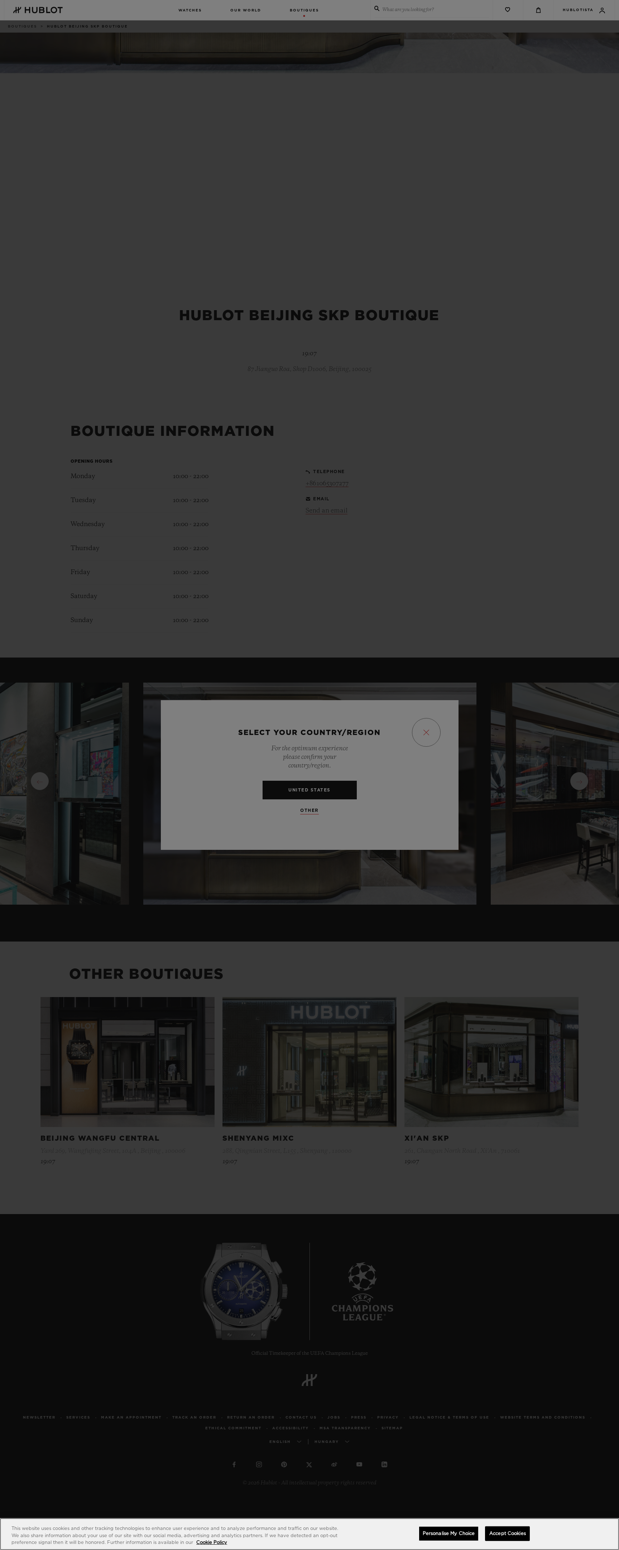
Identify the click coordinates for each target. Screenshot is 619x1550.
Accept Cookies (507, 1533)
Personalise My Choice (449, 1533)
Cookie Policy (211, 1542)
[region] (309, 1534)
